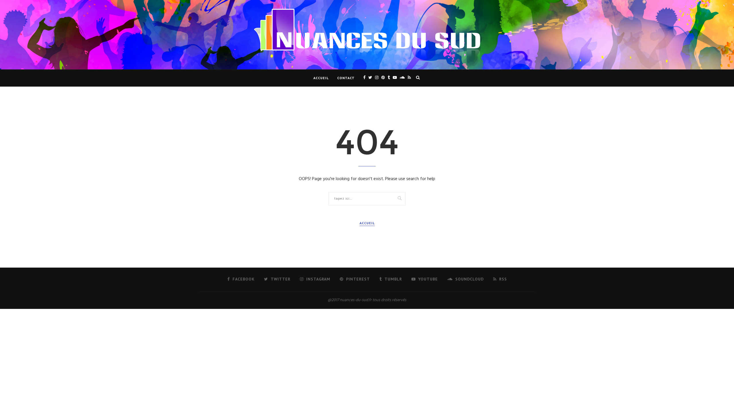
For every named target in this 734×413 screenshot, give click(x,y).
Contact (346, 78)
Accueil (321, 78)
